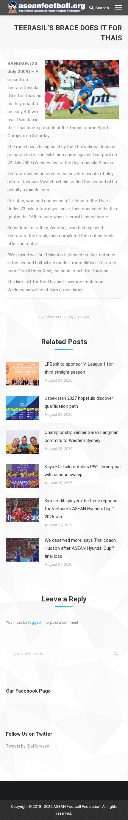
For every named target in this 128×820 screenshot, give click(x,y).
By (50, 317)
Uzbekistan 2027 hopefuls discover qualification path (79, 402)
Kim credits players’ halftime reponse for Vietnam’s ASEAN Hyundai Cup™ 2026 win (81, 508)
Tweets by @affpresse (27, 746)
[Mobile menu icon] (118, 7)
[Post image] (22, 373)
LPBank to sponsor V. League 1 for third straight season (79, 368)
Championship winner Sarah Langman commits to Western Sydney (81, 436)
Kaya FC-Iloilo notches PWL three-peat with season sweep (83, 470)
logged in (36, 622)
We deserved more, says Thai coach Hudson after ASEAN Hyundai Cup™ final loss (80, 548)
